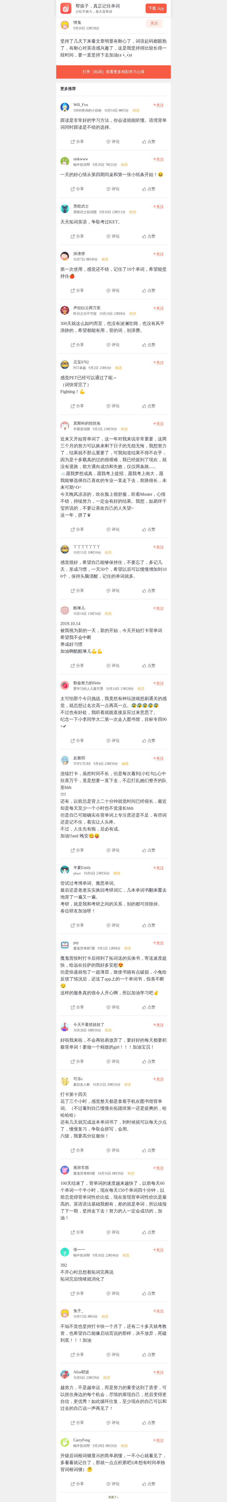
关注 (154, 23)
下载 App (156, 8)
